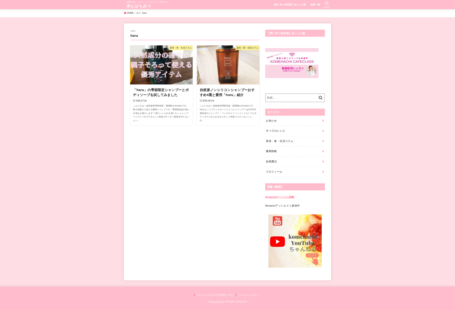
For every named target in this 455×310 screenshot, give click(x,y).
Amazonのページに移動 (280, 197)
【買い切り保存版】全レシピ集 (289, 4)
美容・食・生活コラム (279, 141)
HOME (130, 13)
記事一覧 (315, 4)
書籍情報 (271, 151)
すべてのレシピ (275, 130)
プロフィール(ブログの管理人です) (214, 295)
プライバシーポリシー (249, 295)
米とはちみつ (139, 6)
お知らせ (271, 120)
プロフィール (274, 171)
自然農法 (271, 161)
